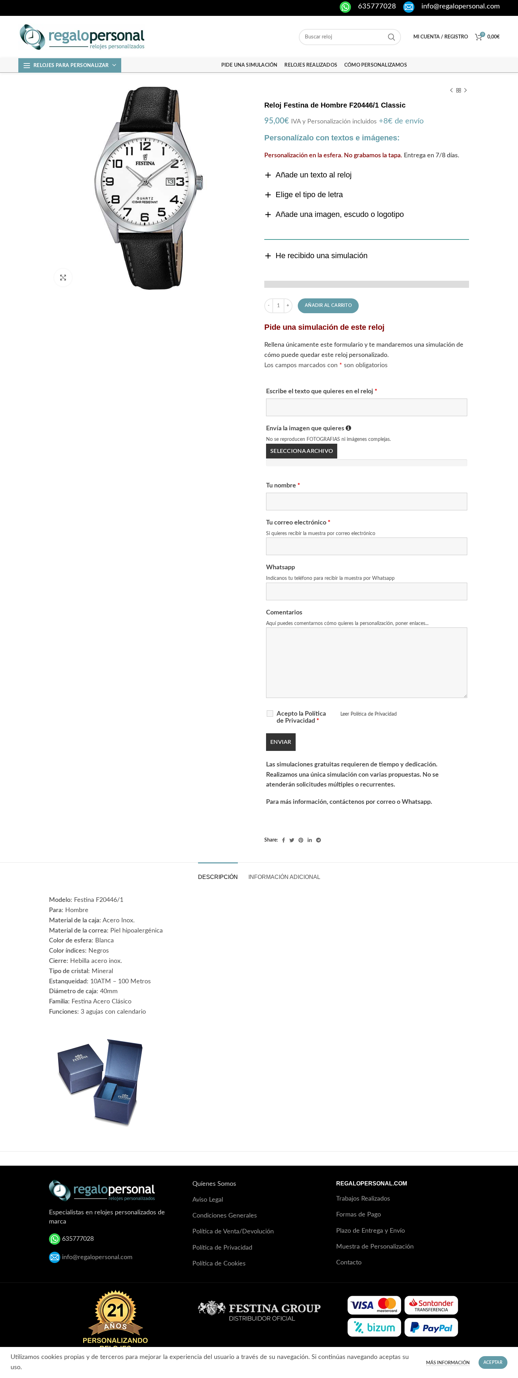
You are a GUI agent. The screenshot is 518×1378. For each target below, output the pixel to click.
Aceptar (492, 1362)
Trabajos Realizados (363, 1199)
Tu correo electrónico (298, 523)
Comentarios (284, 612)
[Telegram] (318, 840)
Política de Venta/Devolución (233, 1231)
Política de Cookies (219, 1264)
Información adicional (284, 877)
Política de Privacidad (222, 1248)
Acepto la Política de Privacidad (301, 717)
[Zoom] (63, 277)
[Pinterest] (301, 840)
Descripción (218, 877)
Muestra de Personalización (375, 1247)
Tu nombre (283, 485)
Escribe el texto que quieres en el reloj (321, 391)
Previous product (451, 90)
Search (391, 37)
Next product (465, 90)
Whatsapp (280, 567)
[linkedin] (310, 840)
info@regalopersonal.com (97, 1257)
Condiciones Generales (224, 1216)
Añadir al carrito (328, 305)
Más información (448, 1363)
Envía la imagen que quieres (308, 428)
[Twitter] (291, 840)
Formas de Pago (358, 1215)
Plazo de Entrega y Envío (370, 1231)
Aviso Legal (207, 1200)
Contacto (349, 1262)
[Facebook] (283, 840)
